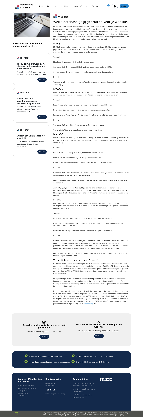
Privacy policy (22, 391)
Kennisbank (64, 6)
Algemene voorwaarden (26, 386)
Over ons (95, 6)
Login (123, 6)
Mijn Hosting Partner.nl (26, 6)
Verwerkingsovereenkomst (27, 388)
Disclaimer (22, 396)
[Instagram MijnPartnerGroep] (104, 379)
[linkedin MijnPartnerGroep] (107, 379)
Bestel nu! (44, 336)
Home (41, 6)
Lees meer (42, 79)
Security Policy (23, 393)
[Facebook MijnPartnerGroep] (101, 379)
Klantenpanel (49, 386)
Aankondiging (50, 383)
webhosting (88, 304)
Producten (51, 6)
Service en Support (80, 6)
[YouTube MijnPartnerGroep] (111, 379)
